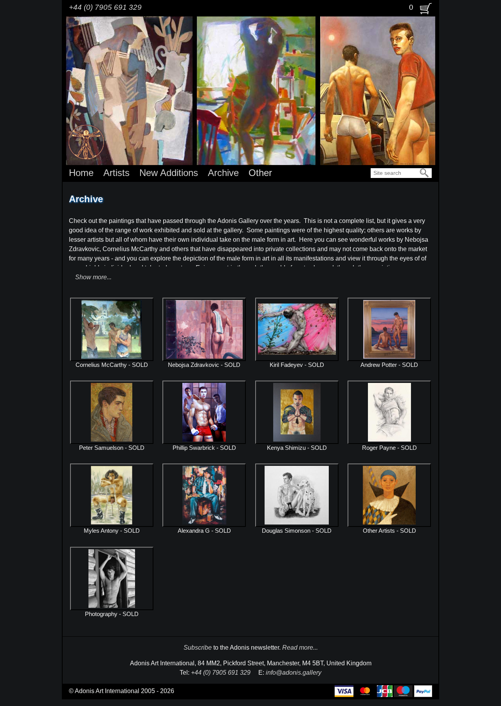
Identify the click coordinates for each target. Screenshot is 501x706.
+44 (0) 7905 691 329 (105, 7)
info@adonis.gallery (293, 672)
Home (81, 172)
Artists (116, 172)
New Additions (168, 172)
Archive (223, 172)
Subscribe (198, 647)
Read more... (300, 647)
